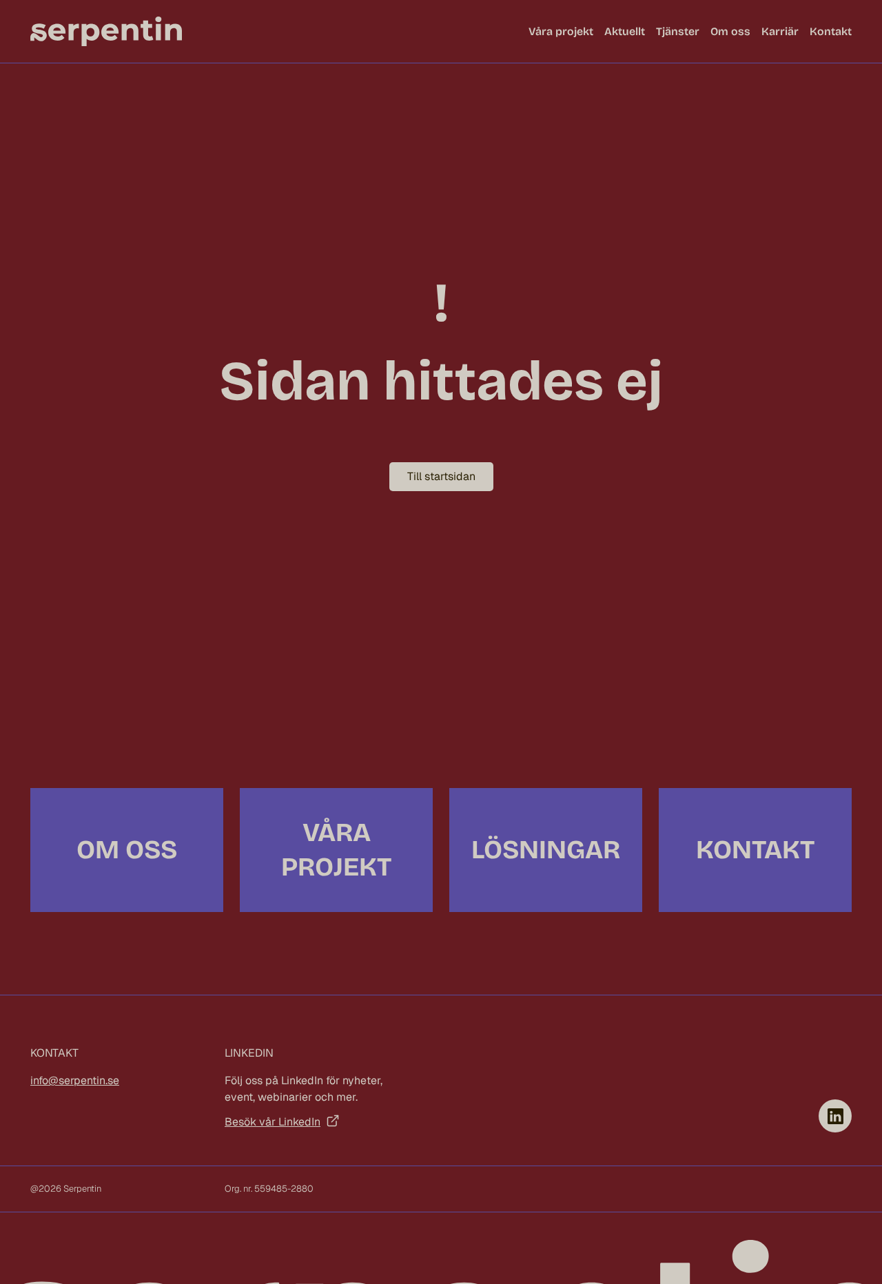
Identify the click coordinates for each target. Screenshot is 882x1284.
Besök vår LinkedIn (272, 1122)
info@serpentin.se (74, 1080)
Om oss (730, 31)
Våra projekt (561, 31)
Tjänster (677, 31)
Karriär (780, 31)
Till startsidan (441, 476)
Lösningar (545, 849)
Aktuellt (624, 31)
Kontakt (831, 31)
